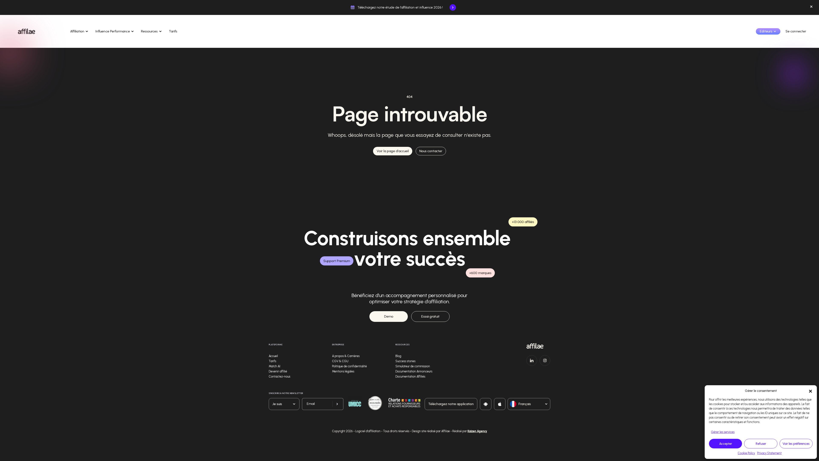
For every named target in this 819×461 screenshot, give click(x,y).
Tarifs (173, 31)
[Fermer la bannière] (811, 7)
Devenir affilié (278, 371)
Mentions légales (343, 371)
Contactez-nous (279, 376)
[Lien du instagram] (545, 360)
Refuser (761, 444)
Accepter (725, 444)
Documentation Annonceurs (413, 371)
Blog (398, 356)
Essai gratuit (430, 316)
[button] (810, 391)
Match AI (274, 366)
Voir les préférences (796, 444)
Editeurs (766, 31)
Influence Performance (112, 31)
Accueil (273, 356)
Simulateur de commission (412, 366)
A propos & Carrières (346, 356)
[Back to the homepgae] (26, 31)
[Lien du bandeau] (453, 7)
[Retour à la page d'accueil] (538, 346)
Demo (388, 316)
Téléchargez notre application (451, 404)
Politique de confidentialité (349, 366)
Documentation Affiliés (410, 376)
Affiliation (77, 31)
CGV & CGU (340, 361)
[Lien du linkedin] (531, 360)
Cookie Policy (746, 453)
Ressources (149, 31)
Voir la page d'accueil (393, 151)
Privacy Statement (769, 453)
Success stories (405, 361)
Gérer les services (723, 432)
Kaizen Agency (477, 431)
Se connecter (796, 31)
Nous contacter (430, 151)
